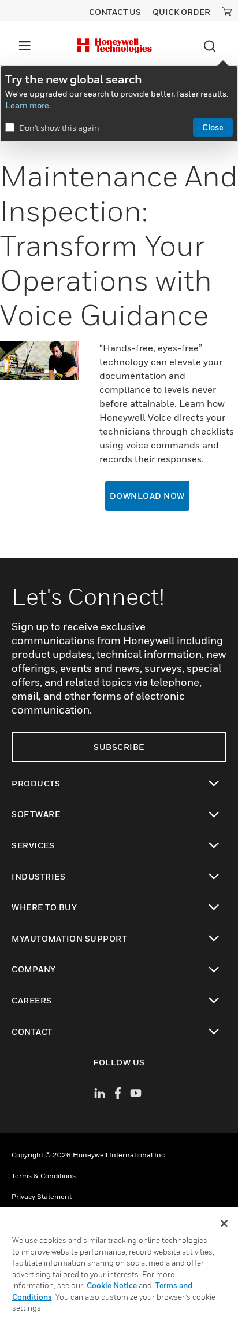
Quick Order (181, 12)
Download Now (147, 496)
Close (213, 127)
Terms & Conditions (44, 1175)
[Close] (224, 1223)
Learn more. (28, 105)
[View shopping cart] (227, 11)
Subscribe (119, 747)
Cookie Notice (112, 1285)
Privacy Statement (42, 1196)
